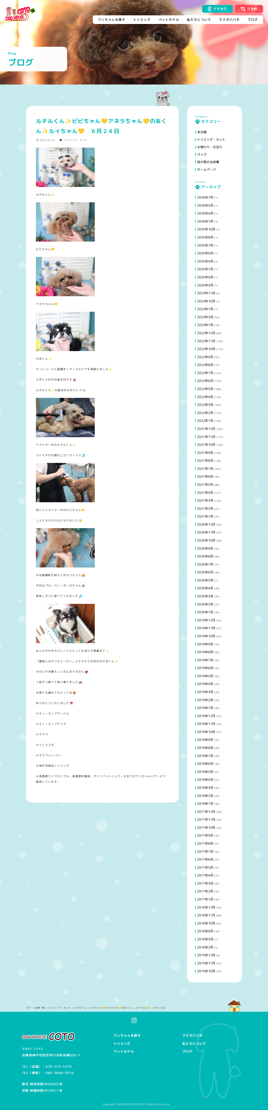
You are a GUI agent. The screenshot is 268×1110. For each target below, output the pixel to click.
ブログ (187, 1051)
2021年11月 (206, 437)
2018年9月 (205, 740)
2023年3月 (205, 317)
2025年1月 (205, 269)
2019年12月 (206, 620)
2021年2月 (205, 508)
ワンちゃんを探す (127, 1035)
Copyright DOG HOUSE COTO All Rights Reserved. (136, 1104)
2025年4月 (205, 261)
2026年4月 (205, 213)
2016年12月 (206, 907)
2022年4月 (205, 397)
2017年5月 (205, 867)
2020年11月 (206, 532)
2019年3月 (205, 692)
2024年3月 (205, 285)
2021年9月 (205, 453)
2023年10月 (206, 301)
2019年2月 (205, 700)
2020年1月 (205, 612)
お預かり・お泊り (209, 147)
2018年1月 (205, 803)
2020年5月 (205, 580)
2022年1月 (205, 420)
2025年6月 (205, 253)
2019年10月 (206, 636)
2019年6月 (205, 668)
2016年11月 (206, 915)
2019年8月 (205, 652)
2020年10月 (206, 540)
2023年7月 (205, 309)
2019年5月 (205, 676)
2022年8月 (205, 365)
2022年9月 (205, 357)
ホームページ (206, 169)
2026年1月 (205, 221)
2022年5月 (205, 389)
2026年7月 (205, 197)
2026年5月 (205, 205)
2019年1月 (205, 708)
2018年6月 (205, 763)
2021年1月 (205, 516)
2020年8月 (205, 556)
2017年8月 (205, 843)
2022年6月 (205, 381)
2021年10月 (206, 444)
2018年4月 (205, 779)
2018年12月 (206, 716)
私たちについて (194, 1043)
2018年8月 (205, 748)
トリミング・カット (76, 140)
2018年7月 (205, 756)
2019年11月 (206, 628)
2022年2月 (205, 413)
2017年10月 (206, 827)
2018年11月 (206, 724)
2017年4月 (205, 875)
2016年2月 (205, 947)
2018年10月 (206, 732)
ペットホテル (124, 1051)
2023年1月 (205, 325)
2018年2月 (205, 796)
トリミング (122, 1043)
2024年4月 (205, 277)
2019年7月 (205, 660)
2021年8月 (205, 460)
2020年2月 (205, 604)
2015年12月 (206, 955)
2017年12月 (206, 811)
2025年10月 (206, 229)
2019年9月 (205, 644)
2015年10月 (206, 971)
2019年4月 (205, 684)
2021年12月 (206, 429)
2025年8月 (205, 237)
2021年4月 (205, 492)
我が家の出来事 (208, 162)
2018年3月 (205, 787)
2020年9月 (205, 548)
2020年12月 (206, 524)
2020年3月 (205, 596)
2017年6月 (205, 859)
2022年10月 (206, 349)
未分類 (202, 132)
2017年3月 (205, 883)
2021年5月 (205, 484)
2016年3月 (205, 939)
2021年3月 (205, 500)
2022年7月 (205, 373)
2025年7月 (205, 245)
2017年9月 (205, 835)
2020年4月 (205, 588)
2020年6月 (205, 572)
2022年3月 (205, 405)
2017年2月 (205, 891)
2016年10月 (206, 923)
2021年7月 (205, 468)
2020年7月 (205, 564)
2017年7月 (205, 851)
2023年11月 (206, 293)
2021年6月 (205, 476)
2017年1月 (205, 899)
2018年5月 (205, 772)
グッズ (202, 154)
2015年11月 (206, 963)
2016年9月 (205, 931)
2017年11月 (206, 819)
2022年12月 (206, 333)
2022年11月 (206, 341)
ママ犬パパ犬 (192, 1035)
